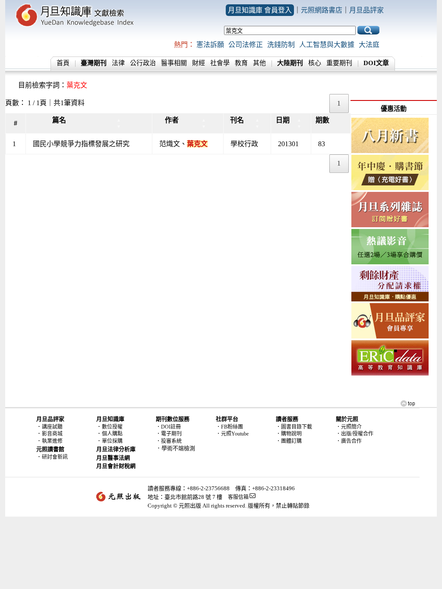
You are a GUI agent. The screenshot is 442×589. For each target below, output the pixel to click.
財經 (198, 63)
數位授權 (112, 427)
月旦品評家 (366, 10)
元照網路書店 (321, 10)
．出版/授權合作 (354, 434)
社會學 (220, 63)
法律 (118, 63)
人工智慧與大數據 (326, 44)
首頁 (63, 63)
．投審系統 (169, 441)
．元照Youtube (232, 434)
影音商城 (52, 434)
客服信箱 (238, 497)
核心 (314, 63)
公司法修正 (245, 44)
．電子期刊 (169, 434)
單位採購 (112, 441)
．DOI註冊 (168, 427)
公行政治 (143, 63)
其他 (259, 63)
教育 (241, 63)
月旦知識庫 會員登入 (260, 10)
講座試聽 (52, 427)
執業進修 (52, 441)
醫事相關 (174, 63)
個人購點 (112, 434)
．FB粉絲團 (229, 427)
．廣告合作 (349, 441)
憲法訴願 (210, 44)
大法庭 (369, 44)
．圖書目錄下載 (294, 427)
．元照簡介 (349, 427)
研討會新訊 (55, 457)
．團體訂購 (289, 441)
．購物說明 (289, 434)
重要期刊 (339, 63)
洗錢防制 (281, 44)
